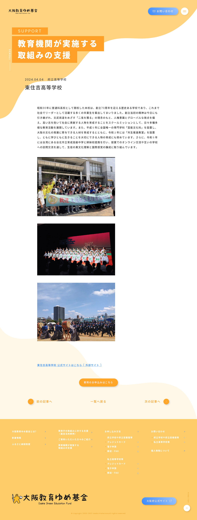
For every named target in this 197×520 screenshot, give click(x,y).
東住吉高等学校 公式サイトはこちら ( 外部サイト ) (69, 365)
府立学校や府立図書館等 (166, 438)
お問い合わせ (165, 11)
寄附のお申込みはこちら (98, 382)
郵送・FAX (113, 451)
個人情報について (160, 451)
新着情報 (16, 438)
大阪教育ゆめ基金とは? (24, 431)
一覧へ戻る (98, 402)
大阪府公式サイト (157, 501)
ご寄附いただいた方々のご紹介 (74, 439)
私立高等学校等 (162, 442)
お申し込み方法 (113, 431)
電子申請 (112, 447)
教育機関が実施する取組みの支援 (68, 446)
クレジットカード (116, 442)
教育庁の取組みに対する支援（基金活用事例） (73, 432)
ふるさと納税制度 (21, 444)
